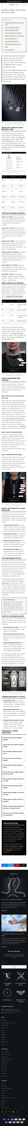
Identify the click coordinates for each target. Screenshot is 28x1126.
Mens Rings (4, 1073)
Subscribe (14, 967)
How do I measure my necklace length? (12, 759)
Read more (4, 910)
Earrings (3, 1039)
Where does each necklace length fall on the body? (13, 773)
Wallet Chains (4, 1042)
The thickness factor (11, 38)
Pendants (3, 1034)
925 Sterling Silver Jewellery (8, 1023)
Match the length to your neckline (14, 35)
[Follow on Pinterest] (9, 1112)
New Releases (4, 1025)
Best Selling (4, 1027)
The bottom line (9, 49)
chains (20, 337)
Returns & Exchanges (6, 1088)
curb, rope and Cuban (17, 333)
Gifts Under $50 (5, 1052)
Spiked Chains (4, 1061)
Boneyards (4, 1068)
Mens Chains (4, 1076)
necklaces (14, 846)
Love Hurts (3, 1066)
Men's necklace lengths (11, 30)
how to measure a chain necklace (14, 418)
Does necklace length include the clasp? (13, 766)
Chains (3, 1030)
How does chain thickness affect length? (13, 786)
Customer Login (5, 1107)
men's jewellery (6, 339)
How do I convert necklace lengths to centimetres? (13, 814)
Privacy (3, 1102)
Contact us (3, 1095)
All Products (4, 1020)
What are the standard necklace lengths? (12, 738)
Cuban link (6, 604)
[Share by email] (23, 865)
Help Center (4, 1086)
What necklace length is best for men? (12, 752)
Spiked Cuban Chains (6, 1059)
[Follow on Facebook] (2, 1112)
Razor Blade (4, 1064)
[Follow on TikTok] (17, 1112)
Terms (2, 1105)
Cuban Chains (4, 1056)
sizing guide (9, 850)
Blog (2, 1093)
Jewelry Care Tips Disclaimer (8, 1098)
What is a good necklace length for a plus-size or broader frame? (14, 807)
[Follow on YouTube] (13, 1112)
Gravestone (4, 1071)
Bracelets (3, 1037)
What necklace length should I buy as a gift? (13, 780)
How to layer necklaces (11, 41)
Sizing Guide (4, 1090)
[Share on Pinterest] (17, 865)
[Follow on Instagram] (6, 1112)
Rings (2, 1032)
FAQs (6, 47)
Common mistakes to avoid (13, 44)
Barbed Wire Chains (6, 1054)
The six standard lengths (12, 27)
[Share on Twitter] (11, 865)
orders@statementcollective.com (11, 1009)
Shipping (3, 1100)
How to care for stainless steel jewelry (12, 899)
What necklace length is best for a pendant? (13, 800)
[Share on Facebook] (4, 865)
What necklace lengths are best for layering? (13, 793)
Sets (2, 1044)
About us (3, 1083)
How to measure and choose (13, 33)
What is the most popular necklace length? (13, 745)
